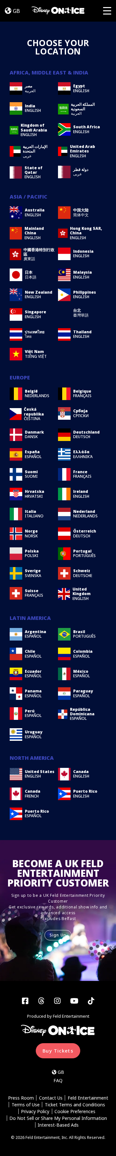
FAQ (58, 1080)
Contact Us (51, 1098)
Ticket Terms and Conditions (75, 1104)
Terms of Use (26, 1104)
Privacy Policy (35, 1111)
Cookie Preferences (74, 1111)
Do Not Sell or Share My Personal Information (58, 1118)
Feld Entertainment (88, 1098)
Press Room (21, 1098)
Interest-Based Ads (58, 1125)
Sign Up (58, 935)
